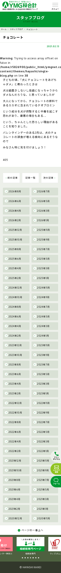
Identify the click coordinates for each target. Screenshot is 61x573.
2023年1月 (43, 393)
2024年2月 (15, 335)
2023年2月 (15, 393)
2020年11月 (43, 518)
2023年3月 (43, 383)
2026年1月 (43, 220)
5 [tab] (33, 557)
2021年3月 (43, 499)
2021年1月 (42, 508)
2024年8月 (15, 306)
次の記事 (48, 177)
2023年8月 (15, 364)
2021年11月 (43, 460)
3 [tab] (27, 557)
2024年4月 (15, 326)
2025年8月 (15, 249)
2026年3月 (43, 210)
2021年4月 (15, 499)
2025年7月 (43, 249)
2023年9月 (43, 355)
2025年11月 (43, 229)
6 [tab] (35, 557)
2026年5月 (43, 201)
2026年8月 (15, 191)
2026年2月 (15, 220)
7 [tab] (38, 557)
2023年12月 (15, 345)
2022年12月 (15, 403)
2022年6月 (15, 431)
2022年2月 (15, 451)
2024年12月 (15, 287)
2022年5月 (43, 431)
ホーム (4, 29)
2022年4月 (15, 441)
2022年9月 (43, 412)
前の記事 (12, 177)
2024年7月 (43, 306)
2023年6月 (15, 374)
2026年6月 (15, 201)
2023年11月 (43, 345)
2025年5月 (43, 258)
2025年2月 (15, 278)
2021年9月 (43, 470)
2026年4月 (15, 210)
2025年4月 (15, 268)
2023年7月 (43, 364)
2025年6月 (15, 258)
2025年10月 (15, 239)
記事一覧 (30, 177)
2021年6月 (15, 489)
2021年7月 (43, 479)
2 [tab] (25, 557)
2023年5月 (43, 374)
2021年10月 (15, 470)
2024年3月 (43, 326)
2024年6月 (15, 316)
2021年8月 (15, 479)
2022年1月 (43, 451)
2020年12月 (15, 518)
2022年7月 (43, 422)
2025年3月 (43, 268)
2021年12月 (15, 460)
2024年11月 (43, 287)
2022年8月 (15, 422)
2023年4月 (15, 383)
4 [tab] (30, 557)
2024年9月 (43, 297)
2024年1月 (43, 335)
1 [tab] (22, 557)
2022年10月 (15, 412)
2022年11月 (43, 403)
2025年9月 (43, 239)
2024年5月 (43, 316)
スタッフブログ (16, 29)
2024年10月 (15, 297)
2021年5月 (43, 489)
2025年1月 (43, 278)
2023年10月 (15, 355)
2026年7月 (43, 191)
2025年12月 (15, 229)
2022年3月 (43, 441)
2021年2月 (15, 508)
